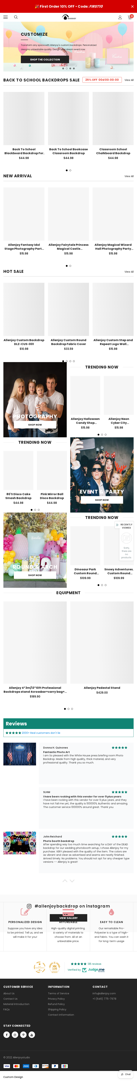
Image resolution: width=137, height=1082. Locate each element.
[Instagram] (15, 1034)
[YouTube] (32, 1034)
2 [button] (67, 68)
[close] (132, 6)
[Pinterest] (23, 1034)
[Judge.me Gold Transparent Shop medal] (39, 967)
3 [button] (70, 68)
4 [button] (74, 68)
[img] (13, 733)
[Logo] (69, 17)
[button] (64, 881)
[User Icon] (120, 17)
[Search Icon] (19, 17)
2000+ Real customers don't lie (41, 733)
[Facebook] (6, 1034)
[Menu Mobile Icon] (5, 17)
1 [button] (63, 68)
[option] (68, 46)
